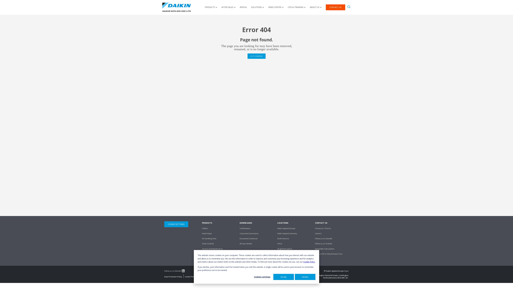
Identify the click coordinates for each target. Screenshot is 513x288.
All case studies (246, 243)
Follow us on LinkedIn (323, 238)
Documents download (248, 238)
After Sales (227, 7)
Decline (305, 277)
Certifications (245, 228)
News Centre (274, 7)
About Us (314, 7)
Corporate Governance (249, 233)
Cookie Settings (176, 224)
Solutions (256, 7)
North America (283, 238)
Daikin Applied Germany (287, 233)
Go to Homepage (256, 56)
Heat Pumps (207, 233)
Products (210, 7)
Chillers (205, 228)
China (279, 243)
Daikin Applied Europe (286, 228)
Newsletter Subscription (324, 249)
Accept (284, 277)
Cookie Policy (309, 262)
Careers (318, 233)
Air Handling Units (209, 238)
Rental (243, 7)
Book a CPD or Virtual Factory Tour (329, 254)
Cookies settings (262, 277)
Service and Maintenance (212, 249)
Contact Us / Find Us (323, 228)
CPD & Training (295, 7)
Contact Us (335, 7)
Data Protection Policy (173, 276)
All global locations (284, 249)
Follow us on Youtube (323, 243)
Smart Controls (208, 243)
